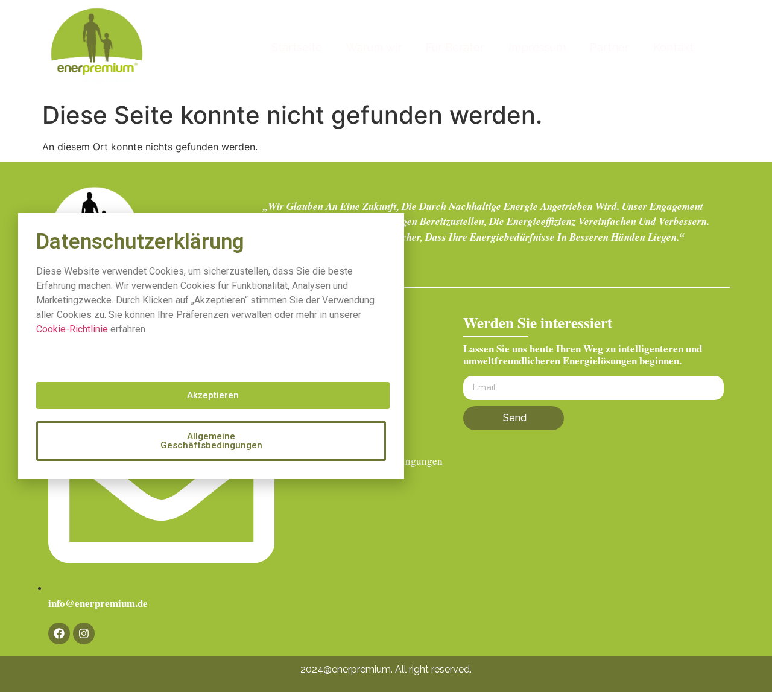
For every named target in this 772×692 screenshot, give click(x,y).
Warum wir (374, 47)
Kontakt (673, 47)
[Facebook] (59, 633)
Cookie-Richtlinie (72, 329)
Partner (609, 47)
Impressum (537, 47)
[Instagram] (84, 633)
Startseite (296, 47)
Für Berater (455, 47)
